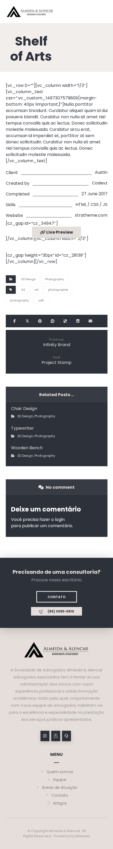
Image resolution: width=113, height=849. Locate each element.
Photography (54, 279)
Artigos (60, 803)
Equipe (59, 779)
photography (19, 300)
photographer (58, 290)
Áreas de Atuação (60, 787)
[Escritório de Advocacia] (30, 11)
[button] (14, 321)
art (36, 290)
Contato (60, 795)
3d (23, 290)
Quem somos (60, 771)
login (60, 519)
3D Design (28, 279)
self (41, 300)
